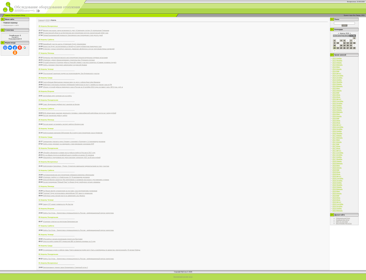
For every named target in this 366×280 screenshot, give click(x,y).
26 (344, 48)
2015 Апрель (337, 90)
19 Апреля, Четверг (46, 128)
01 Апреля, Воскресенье (48, 263)
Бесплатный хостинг (181, 277)
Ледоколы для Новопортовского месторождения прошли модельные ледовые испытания (75, 57)
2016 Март (336, 114)
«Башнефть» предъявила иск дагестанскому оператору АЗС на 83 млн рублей (71, 157)
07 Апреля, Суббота (46, 226)
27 (348, 48)
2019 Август (336, 202)
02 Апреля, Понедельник (48, 254)
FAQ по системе (342, 222)
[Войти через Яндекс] (20, 47)
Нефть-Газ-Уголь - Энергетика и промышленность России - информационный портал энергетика (78, 213)
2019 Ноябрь (337, 208)
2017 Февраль (337, 137)
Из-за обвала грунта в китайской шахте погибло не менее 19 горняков (68, 155)
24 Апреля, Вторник (46, 91)
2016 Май (335, 118)
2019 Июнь (336, 198)
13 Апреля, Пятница (46, 186)
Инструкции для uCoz (344, 223)
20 (348, 45)
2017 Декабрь (337, 159)
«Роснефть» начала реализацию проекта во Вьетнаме (62, 239)
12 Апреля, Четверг (46, 200)
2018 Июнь (336, 172)
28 (351, 48)
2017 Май (335, 144)
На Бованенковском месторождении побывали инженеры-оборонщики (68, 175)
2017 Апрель (337, 142)
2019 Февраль (337, 189)
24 (338, 48)
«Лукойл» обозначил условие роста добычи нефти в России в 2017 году (69, 153)
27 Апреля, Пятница (46, 53)
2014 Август (336, 73)
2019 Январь (337, 187)
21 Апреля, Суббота (46, 108)
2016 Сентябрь (337, 127)
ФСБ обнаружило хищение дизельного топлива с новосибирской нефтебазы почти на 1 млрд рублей (79, 113)
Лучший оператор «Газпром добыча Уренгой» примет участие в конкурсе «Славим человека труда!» (79, 62)
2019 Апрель (337, 193)
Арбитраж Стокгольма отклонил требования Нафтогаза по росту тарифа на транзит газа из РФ (77, 84)
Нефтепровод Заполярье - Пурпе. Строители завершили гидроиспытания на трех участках (76, 166)
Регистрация (15, 15)
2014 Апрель (337, 69)
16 (334, 45)
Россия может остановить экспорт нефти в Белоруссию (63, 124)
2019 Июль (336, 200)
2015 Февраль (337, 86)
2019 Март (336, 191)
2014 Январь (337, 62)
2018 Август (336, 176)
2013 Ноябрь (337, 58)
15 (354, 43)
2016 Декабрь (337, 133)
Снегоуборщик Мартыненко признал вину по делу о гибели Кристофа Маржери (71, 82)
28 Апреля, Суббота (46, 39)
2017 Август (336, 150)
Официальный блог (343, 218)
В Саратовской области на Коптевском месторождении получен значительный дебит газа (75, 33)
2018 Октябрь (337, 180)
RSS (363, 15)
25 (341, 48)
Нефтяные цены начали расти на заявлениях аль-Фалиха (64, 196)
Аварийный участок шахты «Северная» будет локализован (64, 44)
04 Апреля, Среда (45, 246)
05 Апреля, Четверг (46, 234)
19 (344, 45)
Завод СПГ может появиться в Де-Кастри (58, 204)
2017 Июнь (336, 146)
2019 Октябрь (337, 206)
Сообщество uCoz (342, 220)
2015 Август (336, 99)
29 (354, 48)
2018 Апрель (337, 168)
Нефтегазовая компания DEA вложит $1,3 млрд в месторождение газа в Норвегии (72, 133)
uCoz (191, 277)
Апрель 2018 (344, 33)
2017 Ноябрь (337, 157)
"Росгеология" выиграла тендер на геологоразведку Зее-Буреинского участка (71, 73)
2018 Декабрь (337, 185)
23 (334, 48)
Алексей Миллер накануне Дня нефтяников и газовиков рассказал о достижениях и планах (76, 180)
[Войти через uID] (5, 47)
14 (351, 43)
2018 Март (336, 165)
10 (338, 43)
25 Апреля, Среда (45, 78)
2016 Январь (337, 110)
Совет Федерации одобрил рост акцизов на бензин (61, 104)
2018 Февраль (337, 163)
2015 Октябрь (337, 103)
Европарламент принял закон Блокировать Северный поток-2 (65, 267)
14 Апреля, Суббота (46, 170)
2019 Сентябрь (337, 204)
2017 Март (336, 140)
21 (351, 45)
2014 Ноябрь (337, 80)
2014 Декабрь (337, 82)
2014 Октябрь (337, 77)
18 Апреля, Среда (45, 137)
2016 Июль (336, 122)
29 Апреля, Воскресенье (48, 26)
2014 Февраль (337, 65)
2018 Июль (336, 174)
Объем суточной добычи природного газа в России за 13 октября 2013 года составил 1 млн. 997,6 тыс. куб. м (83, 87)
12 (344, 43)
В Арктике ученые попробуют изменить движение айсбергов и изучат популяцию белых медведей (78, 49)
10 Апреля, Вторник (46, 208)
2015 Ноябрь (337, 105)
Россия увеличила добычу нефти (55, 115)
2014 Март (336, 67)
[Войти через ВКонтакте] (10, 47)
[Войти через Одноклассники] (15, 52)
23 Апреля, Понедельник (48, 100)
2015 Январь (337, 84)
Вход (23, 15)
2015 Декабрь (337, 107)
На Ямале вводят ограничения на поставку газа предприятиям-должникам (70, 191)
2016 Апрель (337, 116)
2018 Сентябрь (337, 178)
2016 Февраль (337, 112)
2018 (47, 20)
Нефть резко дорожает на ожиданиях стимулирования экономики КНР (68, 144)
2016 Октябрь (337, 129)
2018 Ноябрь (337, 183)
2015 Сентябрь (337, 101)
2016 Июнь (336, 120)
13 (348, 43)
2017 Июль (336, 148)
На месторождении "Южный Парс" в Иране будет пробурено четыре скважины (71, 182)
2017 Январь (337, 135)
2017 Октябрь (337, 155)
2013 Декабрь (337, 60)
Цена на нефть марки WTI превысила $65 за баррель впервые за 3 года (69, 241)
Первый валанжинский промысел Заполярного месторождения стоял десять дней (73, 35)
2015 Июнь (336, 95)
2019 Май (335, 195)
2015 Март (336, 88)
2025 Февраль (337, 210)
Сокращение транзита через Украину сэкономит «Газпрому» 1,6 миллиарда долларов (74, 141)
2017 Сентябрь (337, 153)
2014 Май (335, 71)
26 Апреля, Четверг (46, 69)
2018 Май (335, 170)
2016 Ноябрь (337, 131)
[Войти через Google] (24, 47)
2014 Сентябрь (337, 75)
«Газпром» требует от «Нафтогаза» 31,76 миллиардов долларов (66, 177)
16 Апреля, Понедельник (48, 148)
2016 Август (336, 125)
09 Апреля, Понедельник (48, 217)
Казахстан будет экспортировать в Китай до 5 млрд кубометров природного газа (72, 46)
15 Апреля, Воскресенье (48, 162)
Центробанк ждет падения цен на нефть (57, 96)
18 (341, 45)
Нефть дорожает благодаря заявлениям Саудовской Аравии (65, 65)
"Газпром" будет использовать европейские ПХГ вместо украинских (68, 193)
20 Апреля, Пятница (46, 120)
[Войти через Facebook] (15, 47)
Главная (7, 15)
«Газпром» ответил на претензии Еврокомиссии (60, 221)
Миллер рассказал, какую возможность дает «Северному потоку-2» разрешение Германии (76, 30)
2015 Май (335, 92)
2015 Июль (336, 97)
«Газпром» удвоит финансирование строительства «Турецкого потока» (69, 60)
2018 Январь (337, 161)
